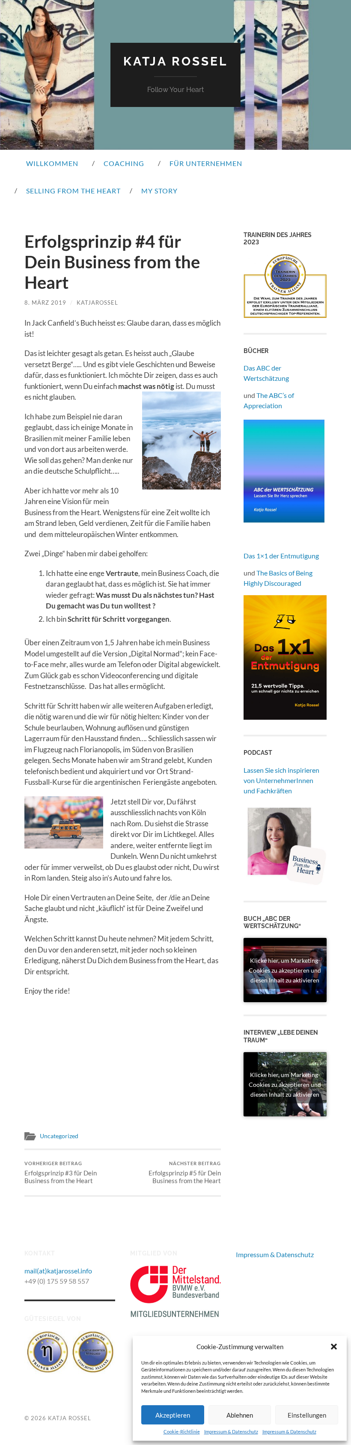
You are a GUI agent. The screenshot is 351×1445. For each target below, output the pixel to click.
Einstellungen (307, 1415)
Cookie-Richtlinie (182, 1431)
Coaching (124, 163)
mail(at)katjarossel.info (58, 1271)
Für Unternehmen (206, 163)
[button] (334, 1346)
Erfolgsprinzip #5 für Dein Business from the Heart (185, 1172)
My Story (159, 191)
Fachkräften (274, 790)
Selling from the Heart (73, 191)
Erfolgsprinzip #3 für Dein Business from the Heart (60, 1172)
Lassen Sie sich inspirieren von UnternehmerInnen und (281, 780)
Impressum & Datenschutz (231, 1431)
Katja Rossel (175, 61)
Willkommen (52, 163)
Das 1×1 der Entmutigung (281, 556)
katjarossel (97, 302)
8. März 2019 (45, 302)
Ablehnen (239, 1415)
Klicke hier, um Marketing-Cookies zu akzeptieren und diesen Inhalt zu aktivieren (285, 970)
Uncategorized (59, 1136)
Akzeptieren (172, 1415)
